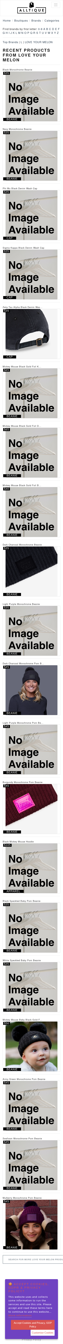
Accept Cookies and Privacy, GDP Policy (33, 1324)
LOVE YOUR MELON (39, 42)
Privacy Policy (31, 1339)
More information (20, 1315)
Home (7, 20)
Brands (36, 20)
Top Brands (10, 42)
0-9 (40, 29)
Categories (52, 20)
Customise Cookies (42, 1332)
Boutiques (21, 20)
